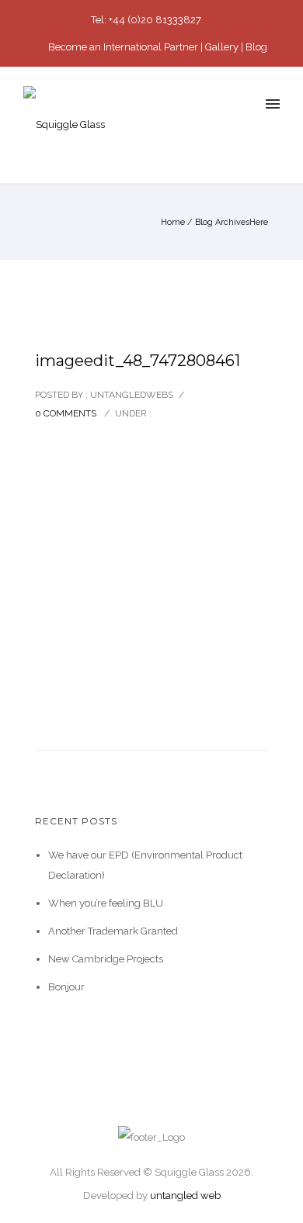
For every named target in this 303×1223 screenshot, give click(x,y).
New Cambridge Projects (105, 959)
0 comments (65, 413)
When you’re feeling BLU (105, 903)
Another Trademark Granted (113, 931)
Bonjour (66, 987)
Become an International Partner (123, 47)
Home (173, 222)
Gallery (222, 47)
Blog (256, 47)
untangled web (185, 1195)
